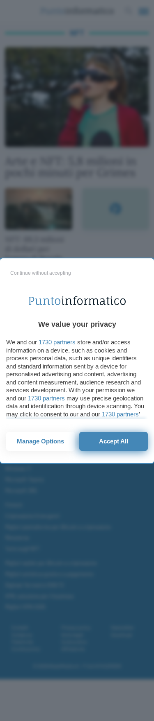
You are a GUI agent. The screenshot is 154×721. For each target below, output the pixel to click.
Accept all (113, 441)
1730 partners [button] (57, 342)
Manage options (40, 441)
